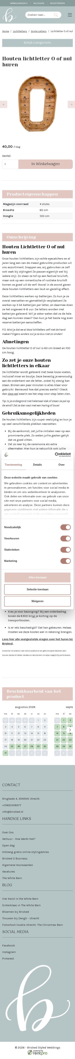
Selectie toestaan (37, 589)
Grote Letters (39, 31)
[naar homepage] (9, 15)
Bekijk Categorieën (37, 42)
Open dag (8, 845)
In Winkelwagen (45, 164)
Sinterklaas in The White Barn (21, 905)
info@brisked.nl (12, 811)
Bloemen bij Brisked (15, 911)
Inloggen (38, 3)
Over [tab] (61, 464)
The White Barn (12, 878)
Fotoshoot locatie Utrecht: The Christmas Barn (32, 925)
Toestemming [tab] (13, 464)
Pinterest (8, 958)
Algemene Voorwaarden (17, 865)
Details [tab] (37, 464)
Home (5, 31)
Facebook (8, 945)
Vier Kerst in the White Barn (20, 898)
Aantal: (6, 155)
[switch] (65, 538)
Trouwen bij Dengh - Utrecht (20, 918)
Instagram (9, 952)
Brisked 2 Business (14, 858)
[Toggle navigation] (70, 15)
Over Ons (8, 832)
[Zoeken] (56, 15)
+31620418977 (11, 805)
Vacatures (8, 871)
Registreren (57, 3)
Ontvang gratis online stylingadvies (25, 852)
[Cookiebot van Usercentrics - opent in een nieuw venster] (55, 454)
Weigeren (37, 601)
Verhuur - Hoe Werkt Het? (18, 839)
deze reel (13, 393)
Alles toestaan (38, 577)
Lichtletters (20, 31)
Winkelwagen (18, 3)
